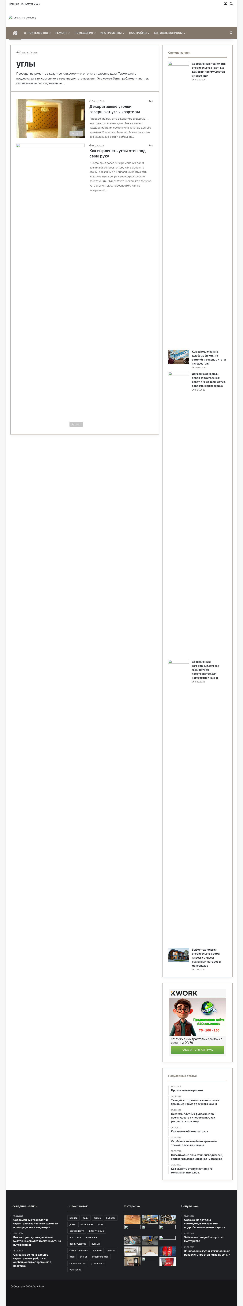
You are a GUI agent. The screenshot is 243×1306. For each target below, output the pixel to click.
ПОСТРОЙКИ (138, 32)
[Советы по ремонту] (22, 17)
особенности (76, 1230)
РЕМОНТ (61, 32)
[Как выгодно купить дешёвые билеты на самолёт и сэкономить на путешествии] (178, 357)
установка (75, 1269)
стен (72, 1256)
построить (75, 1237)
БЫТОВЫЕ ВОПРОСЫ (168, 32)
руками (96, 1243)
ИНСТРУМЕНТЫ (111, 32)
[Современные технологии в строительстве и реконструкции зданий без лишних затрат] (167, 1219)
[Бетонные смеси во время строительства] (150, 1219)
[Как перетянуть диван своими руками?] (132, 1229)
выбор (97, 1217)
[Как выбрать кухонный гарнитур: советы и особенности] (132, 1251)
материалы (86, 1224)
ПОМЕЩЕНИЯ (83, 32)
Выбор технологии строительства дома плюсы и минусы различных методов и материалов (206, 957)
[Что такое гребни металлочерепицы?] (150, 1229)
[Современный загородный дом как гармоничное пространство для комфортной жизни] (178, 802)
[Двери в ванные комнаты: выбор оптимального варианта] (132, 1261)
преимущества (77, 1243)
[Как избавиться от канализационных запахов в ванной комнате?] (167, 1251)
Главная (24, 52)
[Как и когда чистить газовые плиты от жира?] (132, 1240)
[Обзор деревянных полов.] (167, 1261)
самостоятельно (78, 1250)
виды (85, 1217)
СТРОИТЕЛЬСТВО (36, 32)
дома (72, 1224)
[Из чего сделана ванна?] (167, 1229)
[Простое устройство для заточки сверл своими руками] (150, 1261)
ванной (73, 1217)
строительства (100, 1256)
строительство (77, 1263)
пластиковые (96, 1230)
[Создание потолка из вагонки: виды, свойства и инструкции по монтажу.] (167, 1240)
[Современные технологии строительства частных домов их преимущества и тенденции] (178, 204)
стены (83, 1256)
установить (97, 1263)
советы (111, 1250)
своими (97, 1250)
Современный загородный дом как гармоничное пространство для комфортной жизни (205, 669)
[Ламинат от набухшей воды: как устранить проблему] (132, 1219)
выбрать (110, 1217)
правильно (92, 1237)
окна (100, 1224)
